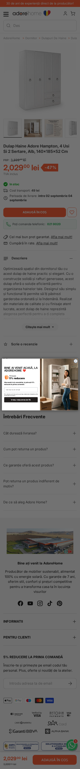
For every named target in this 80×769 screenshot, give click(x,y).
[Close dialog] (75, 361)
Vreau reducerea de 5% (21, 400)
